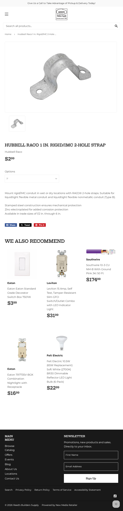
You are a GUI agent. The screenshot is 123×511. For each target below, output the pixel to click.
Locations (11, 473)
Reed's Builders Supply (26, 505)
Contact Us (12, 478)
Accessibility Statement (87, 490)
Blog (8, 464)
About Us (11, 469)
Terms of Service (62, 490)
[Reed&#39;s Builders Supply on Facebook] (115, 496)
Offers (8, 454)
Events (9, 459)
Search (8, 490)
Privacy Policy (23, 490)
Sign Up (91, 478)
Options (10, 171)
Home (8, 34)
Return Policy (42, 490)
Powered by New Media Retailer (59, 505)
